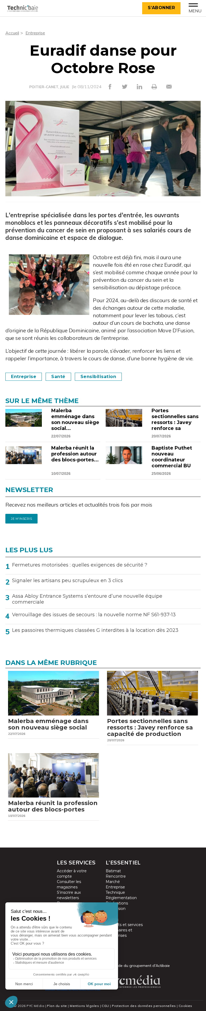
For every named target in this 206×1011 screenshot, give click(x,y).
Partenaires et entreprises (119, 933)
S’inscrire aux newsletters (69, 895)
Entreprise (35, 32)
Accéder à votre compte (72, 873)
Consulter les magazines (69, 884)
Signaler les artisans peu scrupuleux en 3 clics (67, 580)
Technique (115, 892)
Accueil (12, 32)
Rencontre (116, 876)
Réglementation (121, 897)
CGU (105, 1006)
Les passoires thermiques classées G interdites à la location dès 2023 (95, 630)
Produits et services (124, 924)
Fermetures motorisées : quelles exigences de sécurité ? (79, 565)
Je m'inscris (21, 519)
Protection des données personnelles (144, 1006)
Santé (58, 376)
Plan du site (57, 1006)
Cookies (185, 1006)
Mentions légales (84, 1006)
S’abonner (161, 7)
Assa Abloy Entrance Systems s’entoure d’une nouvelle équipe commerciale (87, 599)
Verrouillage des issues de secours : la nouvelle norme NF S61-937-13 (94, 615)
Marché (113, 881)
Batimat (113, 870)
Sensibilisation (98, 376)
